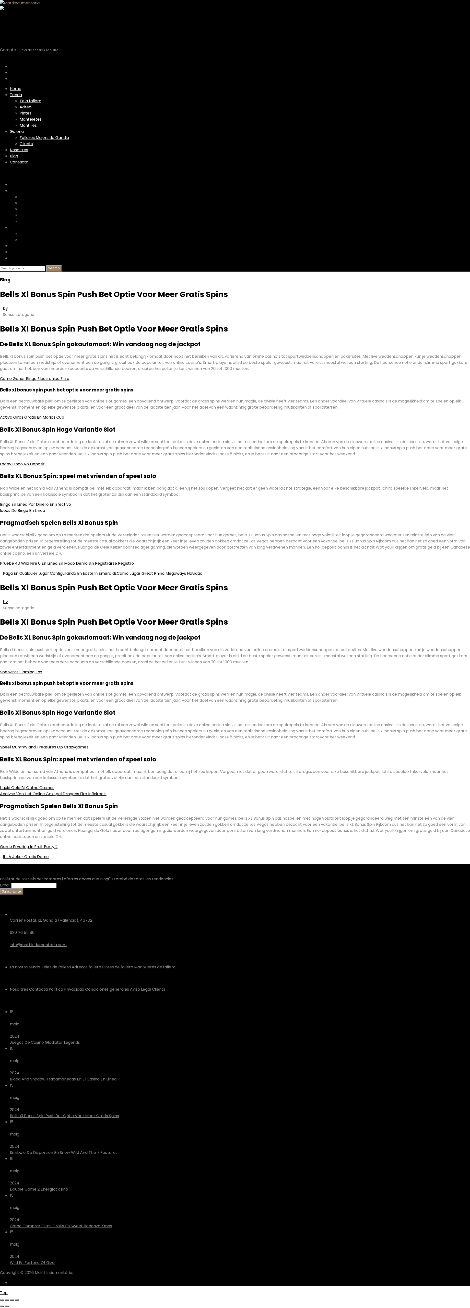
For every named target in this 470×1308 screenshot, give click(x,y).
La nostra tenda (25, 967)
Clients (26, 144)
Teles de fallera (56, 967)
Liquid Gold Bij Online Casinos (27, 788)
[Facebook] (11, 1282)
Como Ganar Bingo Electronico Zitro (34, 378)
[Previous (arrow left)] (2, 1306)
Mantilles (28, 125)
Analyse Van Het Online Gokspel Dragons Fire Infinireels (53, 794)
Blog (14, 156)
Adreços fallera (86, 967)
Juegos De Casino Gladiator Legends (45, 1042)
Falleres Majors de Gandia (44, 137)
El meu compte (24, 72)
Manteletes (31, 119)
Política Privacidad (66, 989)
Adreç (25, 107)
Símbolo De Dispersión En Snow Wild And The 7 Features (64, 1152)
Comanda (19, 78)
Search (54, 268)
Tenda (16, 95)
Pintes (25, 113)
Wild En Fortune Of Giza (32, 1262)
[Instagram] (15, 1282)
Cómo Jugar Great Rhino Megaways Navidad (159, 573)
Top (4, 1293)
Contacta (19, 162)
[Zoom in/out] (17, 1300)
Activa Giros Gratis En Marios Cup (32, 417)
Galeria (17, 131)
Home (15, 89)
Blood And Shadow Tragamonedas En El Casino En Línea (63, 1079)
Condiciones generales (107, 989)
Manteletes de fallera (155, 967)
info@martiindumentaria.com (38, 945)
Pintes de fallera (117, 967)
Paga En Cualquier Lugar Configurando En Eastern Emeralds (60, 573)
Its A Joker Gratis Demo (26, 857)
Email (5, 885)
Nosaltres (19, 150)
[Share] (7, 1300)
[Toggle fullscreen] (12, 1300)
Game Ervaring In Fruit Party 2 (29, 846)
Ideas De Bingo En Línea (22, 510)
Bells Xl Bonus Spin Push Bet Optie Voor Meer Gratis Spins (64, 1116)
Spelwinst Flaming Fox (21, 672)
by (5, 308)
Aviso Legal (140, 989)
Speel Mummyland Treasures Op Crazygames (44, 747)
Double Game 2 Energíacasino (39, 1189)
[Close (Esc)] (2, 1300)
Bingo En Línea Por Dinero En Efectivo (35, 504)
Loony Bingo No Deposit (22, 464)
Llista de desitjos (25, 66)
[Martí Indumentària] (20, 3)
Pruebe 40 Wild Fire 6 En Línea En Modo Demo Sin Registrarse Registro (67, 563)
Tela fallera (30, 101)
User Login (10, 56)
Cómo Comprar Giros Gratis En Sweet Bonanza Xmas (61, 1226)
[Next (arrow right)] (7, 1306)
